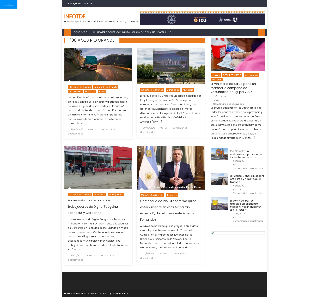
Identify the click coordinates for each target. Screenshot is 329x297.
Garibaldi (90, 91)
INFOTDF (75, 16)
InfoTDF (92, 129)
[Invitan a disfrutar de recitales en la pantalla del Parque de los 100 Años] (171, 66)
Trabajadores (116, 194)
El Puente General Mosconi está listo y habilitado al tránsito (247, 179)
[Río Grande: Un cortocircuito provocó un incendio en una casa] (219, 154)
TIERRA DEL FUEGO (232, 75)
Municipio (188, 89)
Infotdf (8, 4)
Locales (216, 75)
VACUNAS (217, 79)
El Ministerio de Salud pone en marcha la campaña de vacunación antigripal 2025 (233, 88)
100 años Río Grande (80, 87)
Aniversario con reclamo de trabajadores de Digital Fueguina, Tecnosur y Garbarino (93, 206)
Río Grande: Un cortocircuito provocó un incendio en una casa (246, 154)
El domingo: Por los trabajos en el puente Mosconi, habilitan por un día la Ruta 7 (245, 205)
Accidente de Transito (105, 87)
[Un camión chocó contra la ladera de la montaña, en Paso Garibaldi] (98, 65)
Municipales (173, 89)
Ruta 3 (102, 91)
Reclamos (99, 194)
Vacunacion (251, 75)
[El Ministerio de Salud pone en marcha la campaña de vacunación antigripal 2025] (238, 54)
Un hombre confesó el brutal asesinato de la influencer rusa (132, 32)
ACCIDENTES (75, 91)
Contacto (81, 32)
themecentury (120, 293)
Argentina (172, 195)
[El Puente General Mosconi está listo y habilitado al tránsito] (219, 179)
